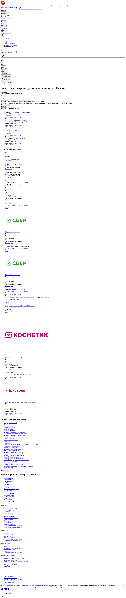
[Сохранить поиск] (2, 60)
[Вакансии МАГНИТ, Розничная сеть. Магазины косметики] (64, 335)
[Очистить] (3, 56)
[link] (4, 26)
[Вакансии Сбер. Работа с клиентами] (64, 220)
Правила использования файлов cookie (30, 9)
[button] (2, 30)
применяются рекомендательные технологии (35, 585)
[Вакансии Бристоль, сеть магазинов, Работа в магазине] (64, 390)
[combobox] (9, 52)
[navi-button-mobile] (2, 35)
